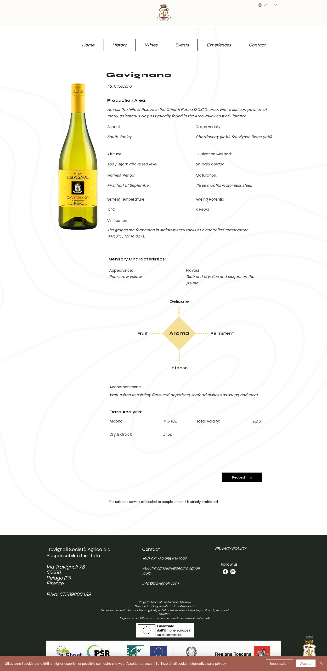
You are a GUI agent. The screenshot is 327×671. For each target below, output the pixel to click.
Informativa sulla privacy (207, 663)
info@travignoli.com (160, 583)
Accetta (305, 663)
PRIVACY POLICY (230, 548)
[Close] (321, 663)
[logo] (163, 12)
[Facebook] (225, 571)
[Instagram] (233, 571)
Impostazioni (279, 663)
